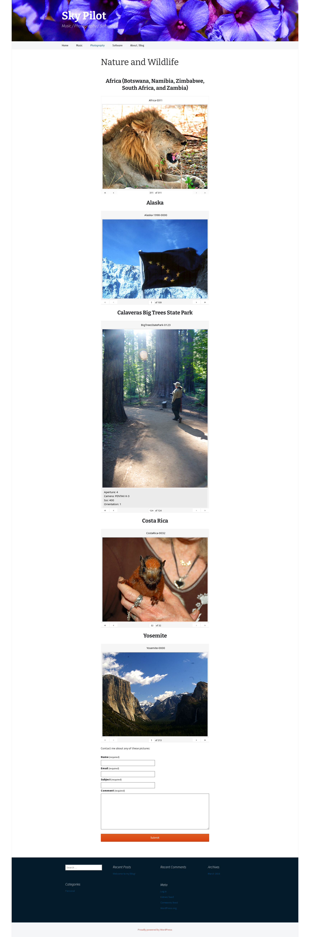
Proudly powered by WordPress (155, 929)
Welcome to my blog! (124, 873)
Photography (97, 45)
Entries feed (167, 897)
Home (65, 45)
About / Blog (137, 45)
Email (110, 768)
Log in (163, 891)
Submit (155, 837)
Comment (113, 790)
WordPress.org (168, 908)
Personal (70, 890)
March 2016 (214, 873)
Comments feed (169, 902)
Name (110, 757)
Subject (111, 779)
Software (117, 45)
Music (79, 45)
